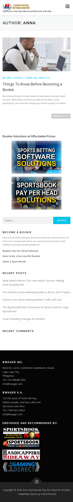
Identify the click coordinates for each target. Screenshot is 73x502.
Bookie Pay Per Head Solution (20, 250)
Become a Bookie (13, 77)
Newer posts (61, 116)
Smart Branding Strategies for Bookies (24, 318)
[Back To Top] (37, 482)
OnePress (24, 494)
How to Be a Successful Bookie (21, 256)
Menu (67, 6)
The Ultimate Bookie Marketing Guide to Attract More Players (36, 292)
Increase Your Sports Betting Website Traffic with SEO (32, 299)
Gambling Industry (37, 77)
